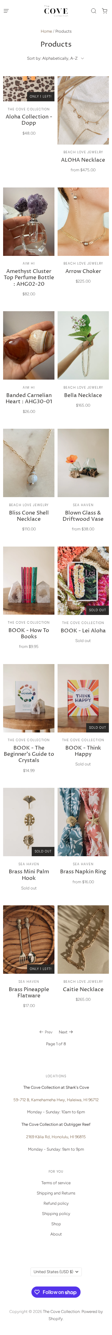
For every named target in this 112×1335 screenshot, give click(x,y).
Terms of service (56, 1182)
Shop (56, 1224)
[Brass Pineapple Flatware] (28, 959)
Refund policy (56, 1203)
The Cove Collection (61, 1311)
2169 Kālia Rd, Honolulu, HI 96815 (56, 1136)
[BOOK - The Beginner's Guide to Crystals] (28, 722)
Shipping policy (56, 1213)
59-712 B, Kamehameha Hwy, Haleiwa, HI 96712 (56, 1099)
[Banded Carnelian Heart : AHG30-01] (28, 365)
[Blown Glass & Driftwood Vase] (83, 483)
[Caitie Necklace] (83, 956)
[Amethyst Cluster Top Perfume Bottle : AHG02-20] (28, 245)
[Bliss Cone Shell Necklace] (28, 483)
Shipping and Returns (56, 1193)
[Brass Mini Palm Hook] (28, 842)
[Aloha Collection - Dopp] (28, 109)
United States (53, 1271)
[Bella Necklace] (83, 362)
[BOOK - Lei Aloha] (83, 598)
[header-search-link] (93, 11)
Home (46, 31)
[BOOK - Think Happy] (83, 718)
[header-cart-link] (104, 11)
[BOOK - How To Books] (28, 601)
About (56, 1234)
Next (63, 1032)
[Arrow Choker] (83, 238)
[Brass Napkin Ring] (83, 839)
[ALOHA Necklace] (83, 127)
